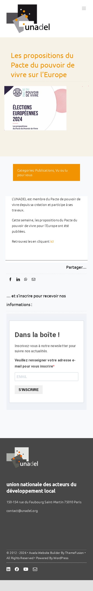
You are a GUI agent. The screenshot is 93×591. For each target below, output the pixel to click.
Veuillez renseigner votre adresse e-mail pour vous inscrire (45, 363)
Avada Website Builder (44, 552)
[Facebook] (10, 279)
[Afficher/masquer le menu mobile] (84, 8)
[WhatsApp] (25, 279)
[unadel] (22, 449)
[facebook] (17, 569)
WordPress (60, 558)
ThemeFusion (74, 552)
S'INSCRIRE (29, 390)
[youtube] (25, 569)
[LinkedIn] (18, 279)
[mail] (35, 569)
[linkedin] (8, 569)
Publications (44, 170)
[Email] (33, 279)
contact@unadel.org (22, 510)
